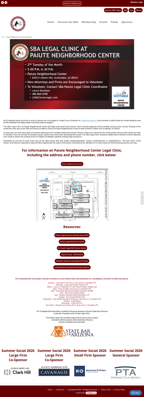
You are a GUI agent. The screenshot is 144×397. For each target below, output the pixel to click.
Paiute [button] (114, 22)
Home (50, 22)
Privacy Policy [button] (119, 390)
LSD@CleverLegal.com (89, 120)
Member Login (137, 2)
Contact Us (60, 390)
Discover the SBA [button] (68, 22)
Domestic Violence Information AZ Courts (72, 261)
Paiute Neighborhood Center (72, 164)
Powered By (80, 393)
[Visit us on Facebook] (2, 2)
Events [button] (103, 22)
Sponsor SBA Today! (113, 10)
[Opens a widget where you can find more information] (135, 393)
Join (131, 10)
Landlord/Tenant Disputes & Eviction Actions (72, 267)
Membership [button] (89, 22)
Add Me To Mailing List (72, 3)
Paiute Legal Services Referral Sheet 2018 (72, 235)
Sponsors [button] (127, 22)
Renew (139, 10)
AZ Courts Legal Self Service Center (72, 248)
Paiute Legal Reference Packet (72, 242)
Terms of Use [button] (106, 390)
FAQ (125, 10)
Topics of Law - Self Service (72, 254)
